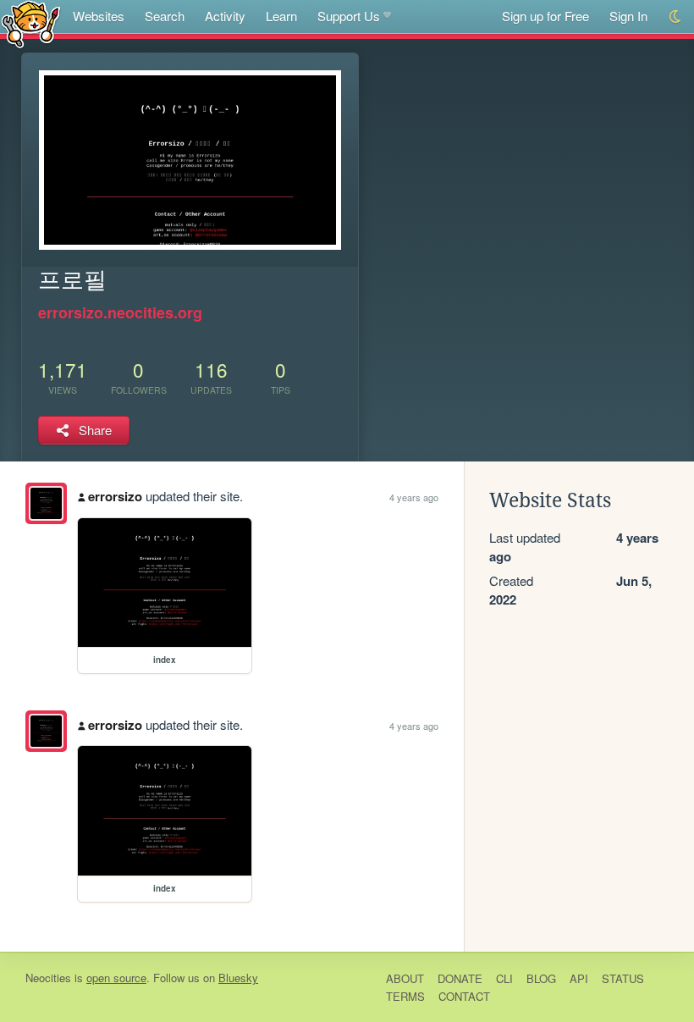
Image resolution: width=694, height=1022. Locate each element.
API (579, 978)
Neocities (48, 978)
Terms (405, 996)
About (405, 978)
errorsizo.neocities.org (120, 312)
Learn (281, 16)
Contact (464, 996)
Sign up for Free (545, 16)
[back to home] (31, 23)
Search (165, 16)
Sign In (628, 16)
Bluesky (238, 978)
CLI (504, 978)
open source (116, 978)
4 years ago (413, 497)
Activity (225, 16)
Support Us (348, 16)
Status (623, 978)
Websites (98, 16)
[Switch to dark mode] (676, 16)
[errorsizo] (46, 503)
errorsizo (115, 496)
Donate (460, 978)
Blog (541, 978)
